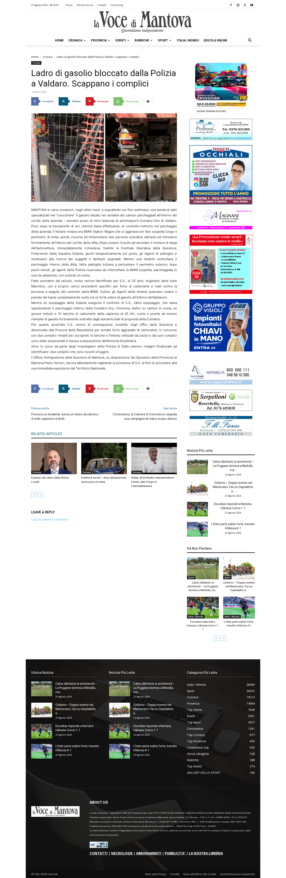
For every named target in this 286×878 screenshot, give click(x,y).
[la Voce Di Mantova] (143, 22)
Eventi (121, 40)
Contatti (101, 4)
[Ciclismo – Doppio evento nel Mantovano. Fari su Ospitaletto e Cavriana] (197, 488)
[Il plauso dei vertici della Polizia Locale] (54, 458)
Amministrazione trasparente (237, 874)
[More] (148, 101)
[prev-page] (33, 494)
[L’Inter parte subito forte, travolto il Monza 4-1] (197, 529)
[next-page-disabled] (40, 494)
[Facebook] (231, 5)
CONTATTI (99, 853)
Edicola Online (215, 40)
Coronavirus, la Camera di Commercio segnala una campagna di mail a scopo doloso (145, 416)
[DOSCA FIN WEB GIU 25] (220, 203)
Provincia (99, 40)
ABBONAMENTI (148, 853)
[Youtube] (252, 5)
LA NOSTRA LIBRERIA (206, 853)
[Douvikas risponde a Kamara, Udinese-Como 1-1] (197, 509)
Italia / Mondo (188, 40)
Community (116, 4)
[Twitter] (245, 5)
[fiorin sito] (220, 434)
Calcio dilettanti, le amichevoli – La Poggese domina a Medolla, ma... (233, 466)
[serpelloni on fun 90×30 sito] (220, 410)
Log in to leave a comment (49, 519)
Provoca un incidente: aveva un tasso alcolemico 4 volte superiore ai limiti (64, 416)
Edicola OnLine (85, 4)
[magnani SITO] (220, 228)
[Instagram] (238, 5)
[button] (250, 41)
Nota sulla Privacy (155, 874)
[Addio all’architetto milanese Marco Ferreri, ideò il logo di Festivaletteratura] (154, 458)
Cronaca (75, 40)
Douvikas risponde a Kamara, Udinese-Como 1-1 (203, 625)
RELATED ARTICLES (46, 434)
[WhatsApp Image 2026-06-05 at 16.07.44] (220, 112)
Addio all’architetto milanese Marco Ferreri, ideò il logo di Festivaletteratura (152, 482)
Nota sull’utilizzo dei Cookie (199, 874)
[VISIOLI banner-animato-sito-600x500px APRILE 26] (220, 350)
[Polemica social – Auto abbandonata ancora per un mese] (104, 458)
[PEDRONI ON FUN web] (220, 139)
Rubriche (142, 40)
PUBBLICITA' (175, 853)
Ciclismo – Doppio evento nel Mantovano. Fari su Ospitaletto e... (233, 487)
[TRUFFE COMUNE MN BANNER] (220, 293)
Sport (163, 40)
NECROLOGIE (122, 853)
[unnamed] (220, 383)
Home (69, 4)
